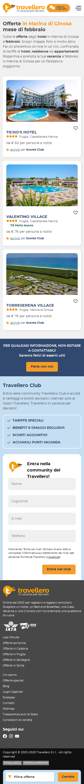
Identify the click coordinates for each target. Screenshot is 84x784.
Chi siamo (10, 675)
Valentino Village (26, 217)
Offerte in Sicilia (13, 665)
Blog (6, 686)
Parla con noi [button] (42, 366)
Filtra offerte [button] (24, 777)
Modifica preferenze (36, 763)
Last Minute (11, 637)
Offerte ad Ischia (14, 643)
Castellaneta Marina (44, 136)
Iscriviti (15, 149)
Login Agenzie (13, 691)
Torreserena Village (30, 305)
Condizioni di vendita (17, 720)
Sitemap (8, 708)
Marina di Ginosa (41, 309)
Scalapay (9, 697)
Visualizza (53, 557)
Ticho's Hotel (21, 132)
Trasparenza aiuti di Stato (20, 714)
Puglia (23, 136)
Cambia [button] (68, 776)
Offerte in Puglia (14, 654)
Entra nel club (59, 569)
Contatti (8, 703)
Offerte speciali (13, 680)
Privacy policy (12, 763)
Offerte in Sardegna (16, 659)
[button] (58, 8)
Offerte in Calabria (15, 648)
